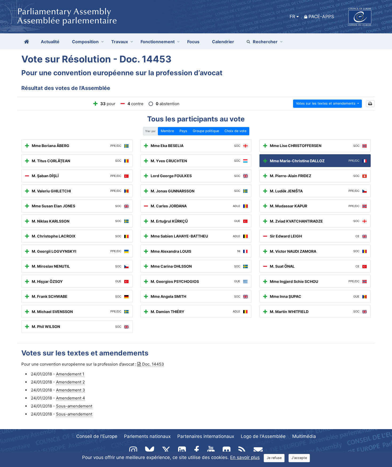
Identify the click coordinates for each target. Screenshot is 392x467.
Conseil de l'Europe (96, 436)
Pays (183, 131)
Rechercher (265, 41)
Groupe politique (206, 131)
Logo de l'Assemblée (263, 436)
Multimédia (304, 436)
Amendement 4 (70, 398)
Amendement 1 (70, 374)
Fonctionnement (158, 41)
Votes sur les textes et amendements (326, 103)
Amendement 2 (70, 382)
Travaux (119, 41)
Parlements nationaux (147, 436)
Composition (85, 41)
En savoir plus (245, 457)
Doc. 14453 (153, 364)
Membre (167, 131)
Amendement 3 (70, 390)
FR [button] (292, 16)
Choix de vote (235, 131)
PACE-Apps (321, 16)
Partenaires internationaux (205, 436)
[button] (370, 103)
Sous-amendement (74, 406)
